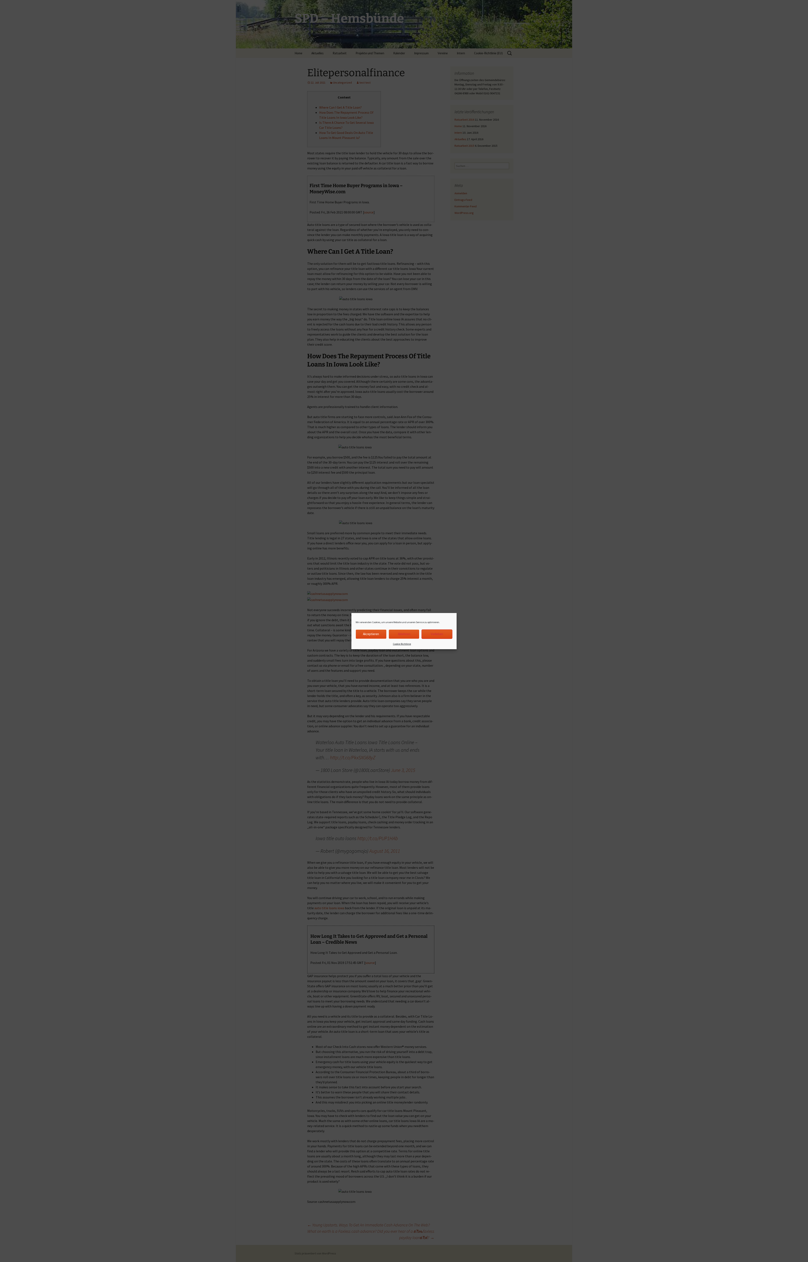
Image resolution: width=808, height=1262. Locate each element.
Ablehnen (404, 634)
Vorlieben (437, 634)
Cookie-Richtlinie (402, 643)
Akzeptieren (371, 634)
